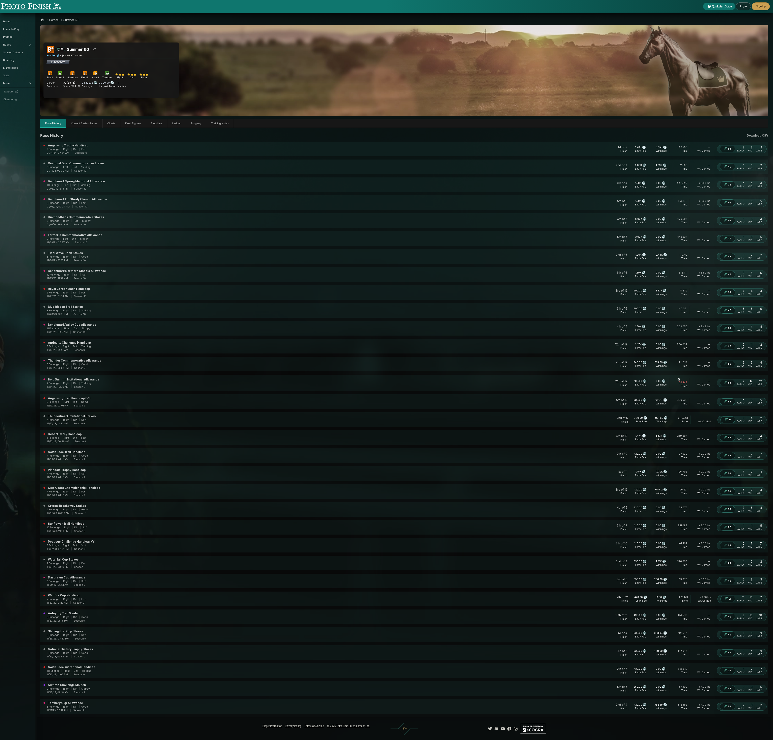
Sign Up (761, 6)
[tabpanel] (404, 423)
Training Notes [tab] (220, 123)
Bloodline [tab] (156, 123)
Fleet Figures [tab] (133, 123)
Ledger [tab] (176, 123)
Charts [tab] (111, 123)
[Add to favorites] (94, 49)
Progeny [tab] (196, 123)
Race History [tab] (53, 123)
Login (743, 6)
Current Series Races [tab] (84, 123)
